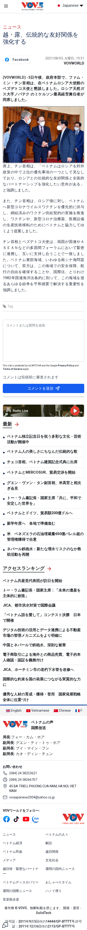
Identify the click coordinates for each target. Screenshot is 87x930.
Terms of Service (12, 369)
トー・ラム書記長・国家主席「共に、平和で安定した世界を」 (44, 501)
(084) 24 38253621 (23, 773)
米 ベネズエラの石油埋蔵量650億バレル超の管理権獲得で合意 (45, 537)
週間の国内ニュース (60, 869)
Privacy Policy (66, 365)
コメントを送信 (40, 388)
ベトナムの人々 (56, 834)
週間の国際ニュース (17, 891)
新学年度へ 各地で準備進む (31, 523)
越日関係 (51, 851)
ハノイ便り (53, 891)
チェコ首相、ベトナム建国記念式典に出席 (42, 462)
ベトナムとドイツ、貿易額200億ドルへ (40, 513)
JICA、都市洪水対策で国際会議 (29, 605)
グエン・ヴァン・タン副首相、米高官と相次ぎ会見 (44, 486)
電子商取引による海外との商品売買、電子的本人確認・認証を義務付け (42, 657)
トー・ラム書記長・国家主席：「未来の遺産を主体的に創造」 (42, 593)
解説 (48, 843)
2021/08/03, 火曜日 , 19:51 (64, 58)
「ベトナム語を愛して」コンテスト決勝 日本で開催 (42, 618)
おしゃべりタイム (58, 882)
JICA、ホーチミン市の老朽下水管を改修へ (38, 669)
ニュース (12, 27)
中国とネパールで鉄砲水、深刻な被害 (34, 645)
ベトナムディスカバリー (21, 882)
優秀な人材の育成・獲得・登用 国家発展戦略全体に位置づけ (42, 697)
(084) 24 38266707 (23, 779)
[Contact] (5, 924)
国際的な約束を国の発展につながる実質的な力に (42, 682)
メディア (9, 860)
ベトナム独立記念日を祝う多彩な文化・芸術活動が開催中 (44, 439)
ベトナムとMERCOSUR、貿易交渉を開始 (41, 472)
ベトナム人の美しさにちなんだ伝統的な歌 (42, 451)
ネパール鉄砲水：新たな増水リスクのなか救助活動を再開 (44, 552)
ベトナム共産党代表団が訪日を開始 (32, 580)
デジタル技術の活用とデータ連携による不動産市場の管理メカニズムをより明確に (42, 633)
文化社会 (51, 860)
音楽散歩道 (11, 899)
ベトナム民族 (12, 851)
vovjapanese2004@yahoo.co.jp (32, 797)
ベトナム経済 (12, 843)
